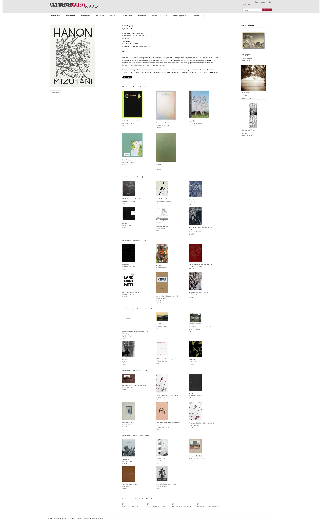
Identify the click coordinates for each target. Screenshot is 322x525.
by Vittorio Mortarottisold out (131, 201)
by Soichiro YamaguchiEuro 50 (162, 326)
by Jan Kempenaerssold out (166, 486)
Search (266, 10)
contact (262, 2)
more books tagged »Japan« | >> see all (136, 177)
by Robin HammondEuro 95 (161, 268)
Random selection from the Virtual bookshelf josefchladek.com (144, 499)
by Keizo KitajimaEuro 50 (194, 362)
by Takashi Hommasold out (166, 361)
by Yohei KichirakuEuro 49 (127, 425)
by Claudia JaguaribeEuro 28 (128, 461)
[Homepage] (74, 7)
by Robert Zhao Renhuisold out (195, 396)
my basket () (246, 3)
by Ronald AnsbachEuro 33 (161, 461)
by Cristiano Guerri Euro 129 (198, 295)
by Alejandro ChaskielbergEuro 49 (164, 201)
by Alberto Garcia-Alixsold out (128, 267)
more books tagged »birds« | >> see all (135, 370)
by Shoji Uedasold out (193, 202)
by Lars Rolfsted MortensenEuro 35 (197, 458)
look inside (55, 92)
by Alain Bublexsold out (162, 228)
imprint (72, 518)
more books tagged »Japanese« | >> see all (137, 309)
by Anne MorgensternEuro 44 (130, 294)
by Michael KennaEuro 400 (127, 225)
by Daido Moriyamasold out (127, 362)
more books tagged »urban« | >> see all (136, 435)
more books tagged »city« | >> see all (135, 240)
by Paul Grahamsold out (129, 486)
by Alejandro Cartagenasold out (201, 266)
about (256, 2)
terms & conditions (98, 518)
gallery (270, 2)
